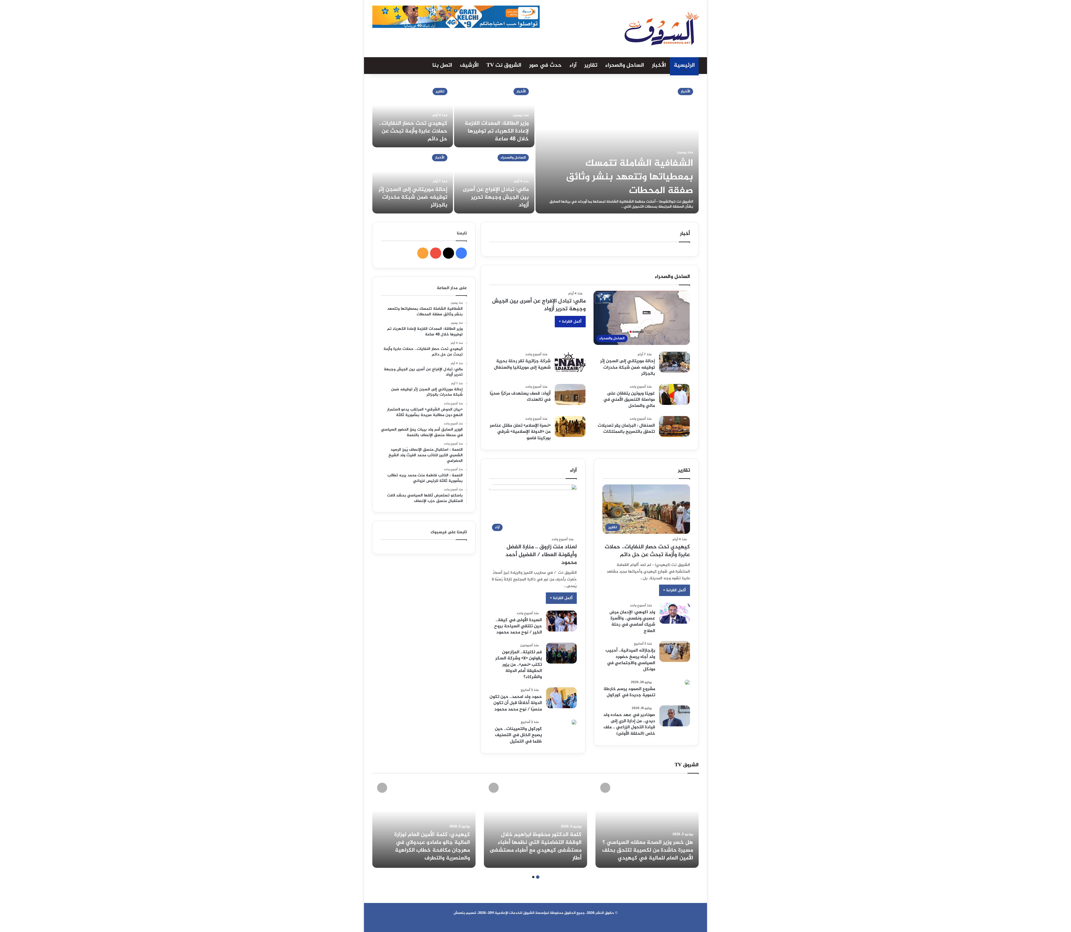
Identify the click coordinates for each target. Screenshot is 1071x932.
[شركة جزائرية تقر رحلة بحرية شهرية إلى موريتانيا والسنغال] (570, 362)
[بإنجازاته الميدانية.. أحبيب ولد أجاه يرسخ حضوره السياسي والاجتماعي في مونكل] (674, 651)
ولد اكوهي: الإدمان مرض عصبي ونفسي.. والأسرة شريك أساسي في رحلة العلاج (632, 622)
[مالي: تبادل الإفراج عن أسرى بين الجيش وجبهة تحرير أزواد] (494, 180)
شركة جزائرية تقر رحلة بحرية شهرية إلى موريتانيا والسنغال (522, 364)
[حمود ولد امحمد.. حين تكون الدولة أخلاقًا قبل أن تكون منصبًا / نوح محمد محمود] (561, 697)
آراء (573, 65)
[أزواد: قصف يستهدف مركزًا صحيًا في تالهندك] (570, 394)
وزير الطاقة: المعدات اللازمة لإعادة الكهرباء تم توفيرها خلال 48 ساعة (497, 131)
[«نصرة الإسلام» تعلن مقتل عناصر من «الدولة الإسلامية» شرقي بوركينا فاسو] (570, 426)
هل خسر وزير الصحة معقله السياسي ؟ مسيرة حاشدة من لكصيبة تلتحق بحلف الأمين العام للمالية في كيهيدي (647, 850)
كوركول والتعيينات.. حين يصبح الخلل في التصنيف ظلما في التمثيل (518, 735)
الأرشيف (469, 65)
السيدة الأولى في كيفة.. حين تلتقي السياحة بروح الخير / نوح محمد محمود (518, 626)
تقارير (590, 65)
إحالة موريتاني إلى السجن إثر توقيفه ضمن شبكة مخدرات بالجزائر (412, 197)
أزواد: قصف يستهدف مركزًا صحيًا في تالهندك (520, 396)
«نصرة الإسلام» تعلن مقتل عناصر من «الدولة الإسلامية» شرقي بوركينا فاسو (520, 432)
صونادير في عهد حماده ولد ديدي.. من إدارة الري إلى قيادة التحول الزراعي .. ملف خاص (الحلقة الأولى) (629, 724)
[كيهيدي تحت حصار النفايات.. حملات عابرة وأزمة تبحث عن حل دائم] (412, 114)
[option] (535, 147)
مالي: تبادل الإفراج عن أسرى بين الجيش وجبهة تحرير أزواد (496, 197)
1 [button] (537, 877)
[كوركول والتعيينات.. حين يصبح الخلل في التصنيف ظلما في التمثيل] (574, 722)
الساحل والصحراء (624, 65)
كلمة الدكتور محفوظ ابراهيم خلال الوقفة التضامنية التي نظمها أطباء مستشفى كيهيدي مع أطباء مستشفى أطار (536, 846)
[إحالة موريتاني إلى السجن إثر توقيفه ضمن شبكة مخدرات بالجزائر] (412, 180)
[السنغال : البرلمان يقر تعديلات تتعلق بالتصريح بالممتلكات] (674, 426)
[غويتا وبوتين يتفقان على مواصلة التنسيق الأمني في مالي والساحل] (674, 394)
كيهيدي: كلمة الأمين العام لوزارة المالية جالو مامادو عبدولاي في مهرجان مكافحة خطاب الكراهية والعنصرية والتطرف (432, 846)
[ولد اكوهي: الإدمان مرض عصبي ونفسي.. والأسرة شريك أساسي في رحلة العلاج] (674, 613)
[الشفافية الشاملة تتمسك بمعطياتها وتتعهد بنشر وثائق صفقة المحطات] (617, 147)
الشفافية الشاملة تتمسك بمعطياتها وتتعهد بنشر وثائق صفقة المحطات (629, 177)
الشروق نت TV (503, 65)
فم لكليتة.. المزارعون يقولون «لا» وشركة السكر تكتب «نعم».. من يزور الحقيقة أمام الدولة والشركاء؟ (518, 664)
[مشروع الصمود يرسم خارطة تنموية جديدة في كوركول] (687, 682)
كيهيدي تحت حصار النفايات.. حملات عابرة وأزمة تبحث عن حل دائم (413, 131)
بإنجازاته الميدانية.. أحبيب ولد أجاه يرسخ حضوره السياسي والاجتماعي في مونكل (630, 660)
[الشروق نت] (661, 28)
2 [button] (533, 877)
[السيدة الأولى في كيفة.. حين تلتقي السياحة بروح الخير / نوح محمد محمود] (561, 621)
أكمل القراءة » (570, 321)
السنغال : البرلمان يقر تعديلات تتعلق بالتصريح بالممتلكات (626, 429)
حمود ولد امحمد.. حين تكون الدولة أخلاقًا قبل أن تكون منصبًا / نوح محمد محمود (515, 703)
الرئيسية (684, 65)
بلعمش (459, 913)
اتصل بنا (442, 65)
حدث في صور (545, 65)
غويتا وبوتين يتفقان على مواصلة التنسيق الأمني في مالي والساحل (629, 400)
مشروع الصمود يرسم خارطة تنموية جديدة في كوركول (629, 692)
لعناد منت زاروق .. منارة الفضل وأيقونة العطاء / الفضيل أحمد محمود (541, 554)
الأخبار (659, 65)
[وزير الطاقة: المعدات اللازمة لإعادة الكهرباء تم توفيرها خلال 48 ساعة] (494, 114)
